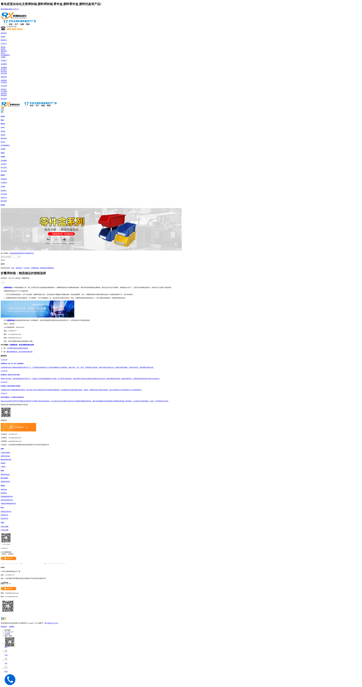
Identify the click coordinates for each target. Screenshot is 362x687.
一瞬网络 (11, 626)
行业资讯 (4, 82)
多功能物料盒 (5, 55)
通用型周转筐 (5, 474)
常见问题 (4, 73)
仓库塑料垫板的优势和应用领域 (17, 348)
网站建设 (4, 626)
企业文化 (4, 93)
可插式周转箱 (5, 452)
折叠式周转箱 (5, 456)
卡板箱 (3, 466)
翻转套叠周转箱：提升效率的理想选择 (19, 352)
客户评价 (4, 71)
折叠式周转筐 (5, 481)
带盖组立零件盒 (6, 511)
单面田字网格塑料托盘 (8, 503)
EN (18, 9)
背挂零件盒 (4, 515)
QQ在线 (7, 634)
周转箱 (3, 36)
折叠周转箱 (13, 345)
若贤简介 (4, 89)
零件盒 (3, 53)
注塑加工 (4, 60)
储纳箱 (3, 463)
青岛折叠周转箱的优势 (26, 345)
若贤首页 (4, 33)
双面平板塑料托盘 (7, 500)
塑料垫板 (4, 489)
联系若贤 (4, 95)
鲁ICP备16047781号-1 (51, 623)
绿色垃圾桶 (4, 526)
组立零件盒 (4, 518)
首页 (12, 268)
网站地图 (4, 9)
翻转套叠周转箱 (6, 459)
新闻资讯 (4, 77)
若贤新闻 (4, 80)
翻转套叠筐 (4, 478)
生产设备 (4, 91)
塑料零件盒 (30, 253)
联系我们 (10, 9)
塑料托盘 (4, 40)
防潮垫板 (4, 493)
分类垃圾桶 (4, 530)
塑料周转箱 (18, 253)
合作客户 (4, 69)
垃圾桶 (3, 57)
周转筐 (3, 49)
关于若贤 (4, 86)
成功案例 (4, 64)
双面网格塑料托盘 (7, 496)
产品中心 (4, 43)
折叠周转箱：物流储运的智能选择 (42, 268)
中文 (14, 9)
